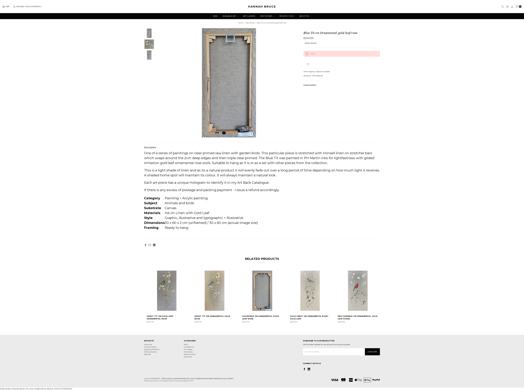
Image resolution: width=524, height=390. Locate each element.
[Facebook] (145, 245)
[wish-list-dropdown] (307, 64)
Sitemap (147, 354)
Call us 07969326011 (152, 378)
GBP (7, 6)
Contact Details (150, 347)
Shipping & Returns (152, 349)
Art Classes (249, 16)
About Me (304, 16)
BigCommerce (188, 381)
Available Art (229, 16)
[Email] (149, 245)
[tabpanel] (167, 297)
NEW (215, 16)
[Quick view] (185, 272)
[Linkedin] (154, 245)
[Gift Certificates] (507, 6)
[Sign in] (512, 6)
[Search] (502, 6)
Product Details (309, 85)
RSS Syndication (150, 352)
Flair (172, 381)
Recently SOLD (286, 16)
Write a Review (311, 43)
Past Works (266, 16)
